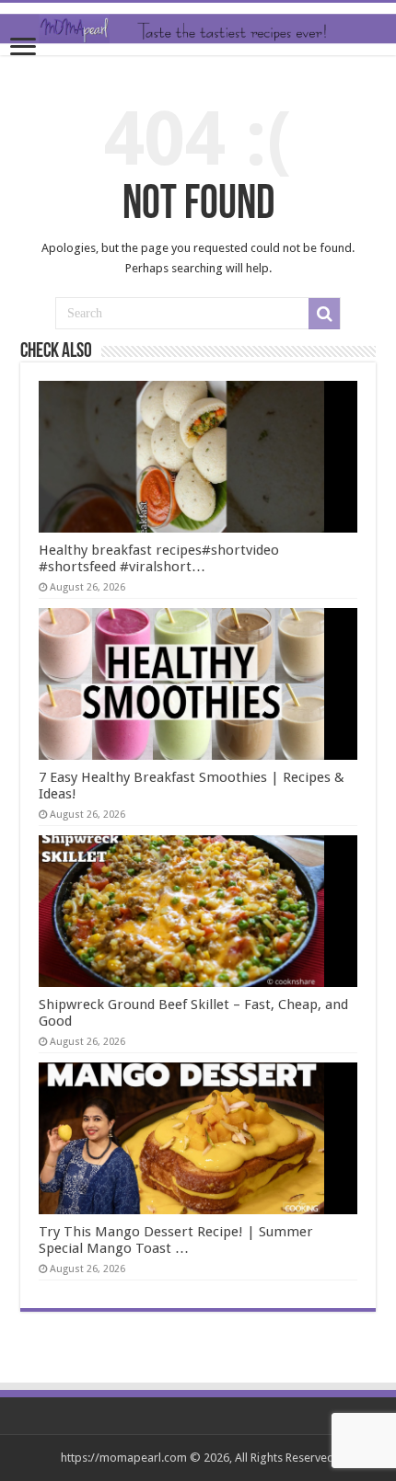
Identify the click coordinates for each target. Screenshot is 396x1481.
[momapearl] (198, 29)
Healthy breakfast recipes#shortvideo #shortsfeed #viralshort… (159, 558)
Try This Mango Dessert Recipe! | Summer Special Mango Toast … (176, 1240)
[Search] (324, 313)
